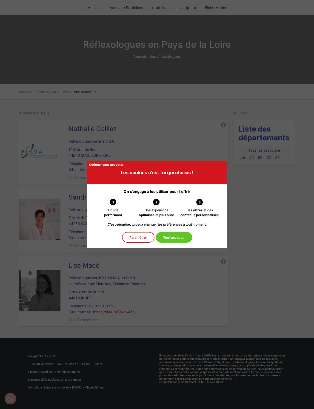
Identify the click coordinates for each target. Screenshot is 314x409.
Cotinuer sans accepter (106, 164)
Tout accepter (174, 237)
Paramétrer (138, 237)
